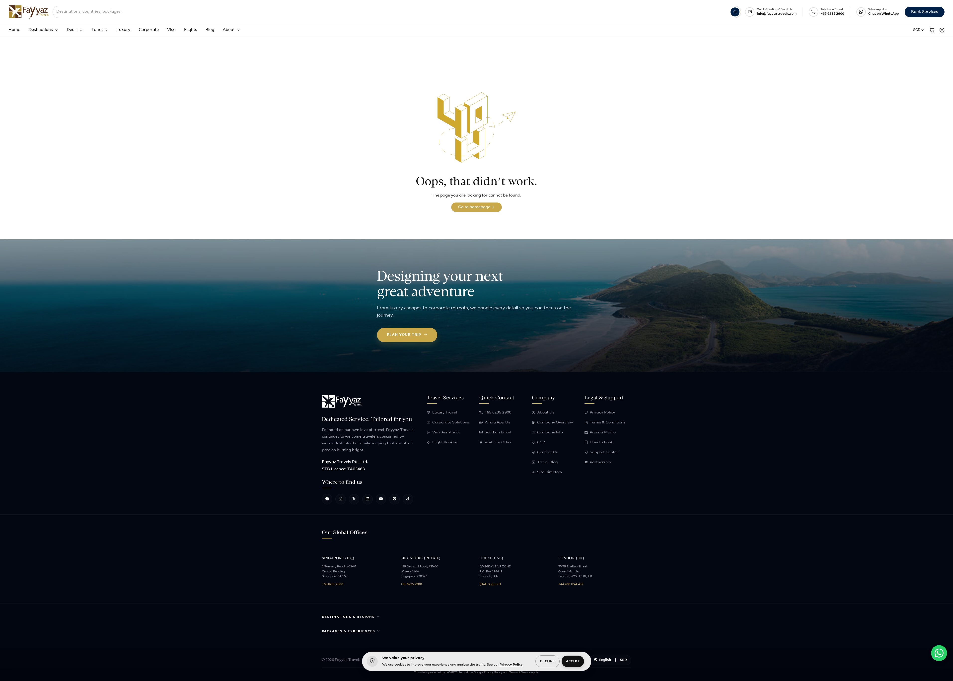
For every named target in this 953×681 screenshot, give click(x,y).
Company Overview (555, 422)
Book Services (924, 12)
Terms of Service (519, 672)
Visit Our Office (499, 442)
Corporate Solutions (450, 422)
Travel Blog (547, 462)
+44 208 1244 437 (570, 584)
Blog (210, 30)
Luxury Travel (444, 412)
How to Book (601, 442)
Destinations (41, 30)
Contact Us (547, 452)
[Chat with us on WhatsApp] (939, 653)
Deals (72, 30)
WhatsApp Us (497, 422)
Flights (190, 30)
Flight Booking (445, 442)
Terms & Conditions (607, 422)
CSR (541, 442)
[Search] (735, 11)
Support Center (604, 452)
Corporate (149, 30)
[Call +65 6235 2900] (813, 12)
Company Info (550, 432)
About (229, 30)
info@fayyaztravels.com (777, 13)
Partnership (600, 462)
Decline (547, 661)
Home (14, 30)
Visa (171, 30)
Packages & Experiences (348, 631)
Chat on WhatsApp (883, 13)
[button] (919, 30)
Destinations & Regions (348, 616)
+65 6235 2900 (832, 13)
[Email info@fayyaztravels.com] (749, 12)
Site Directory (549, 472)
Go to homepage (474, 207)
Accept (572, 661)
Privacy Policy (602, 412)
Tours (97, 30)
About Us (545, 412)
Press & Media (603, 432)
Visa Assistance (446, 432)
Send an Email (498, 432)
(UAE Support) (490, 584)
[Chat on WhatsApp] (861, 12)
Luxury (123, 30)
